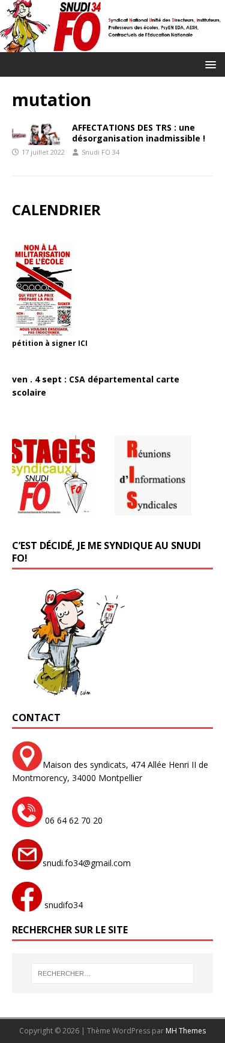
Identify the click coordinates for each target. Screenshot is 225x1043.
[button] (208, 64)
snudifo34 (62, 905)
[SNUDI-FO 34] (112, 44)
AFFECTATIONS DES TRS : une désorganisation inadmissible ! (138, 133)
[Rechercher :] (112, 973)
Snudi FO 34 (100, 151)
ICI (83, 343)
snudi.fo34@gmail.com (87, 863)
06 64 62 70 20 (73, 820)
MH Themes (186, 1031)
